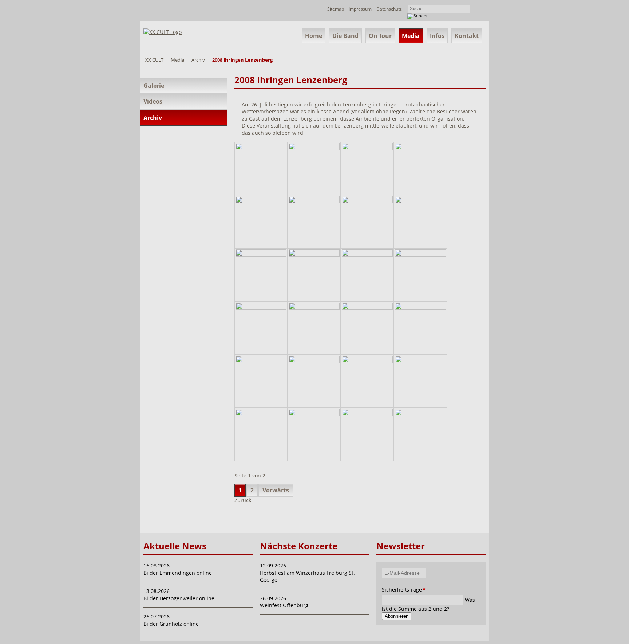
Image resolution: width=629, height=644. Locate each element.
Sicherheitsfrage (391, 589)
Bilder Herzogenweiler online (178, 598)
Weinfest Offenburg (284, 605)
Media (411, 36)
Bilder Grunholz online (171, 623)
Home (313, 36)
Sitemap (335, 9)
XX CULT (154, 59)
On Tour (380, 36)
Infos (437, 36)
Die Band (345, 36)
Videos (152, 101)
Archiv (198, 59)
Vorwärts (275, 490)
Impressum (360, 9)
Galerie (153, 86)
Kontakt (467, 36)
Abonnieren (396, 616)
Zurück (242, 500)
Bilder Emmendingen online (177, 572)
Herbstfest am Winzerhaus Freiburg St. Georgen (307, 576)
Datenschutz (389, 9)
